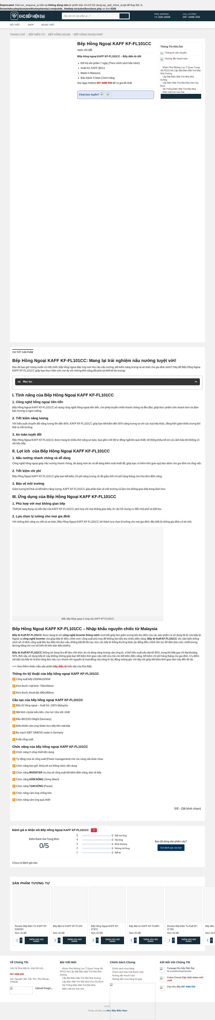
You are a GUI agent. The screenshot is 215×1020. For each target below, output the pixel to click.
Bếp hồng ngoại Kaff (88, 34)
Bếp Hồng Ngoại (59, 34)
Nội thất (15, 25)
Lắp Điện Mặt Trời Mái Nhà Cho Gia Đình (82, 981)
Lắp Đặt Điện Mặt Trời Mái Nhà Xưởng (81, 978)
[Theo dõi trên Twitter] (195, 24)
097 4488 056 (104, 83)
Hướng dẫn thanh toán (123, 975)
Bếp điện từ (37, 34)
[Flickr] (203, 24)
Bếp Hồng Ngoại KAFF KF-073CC (105, 928)
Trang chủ (17, 34)
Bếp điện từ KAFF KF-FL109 (67, 926)
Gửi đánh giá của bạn (171, 847)
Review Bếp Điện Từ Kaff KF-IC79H (182, 928)
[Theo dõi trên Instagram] (186, 24)
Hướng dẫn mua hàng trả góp (127, 979)
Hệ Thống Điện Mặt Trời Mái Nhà (179, 89)
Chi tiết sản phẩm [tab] (22, 352)
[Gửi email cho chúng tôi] (199, 24)
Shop (31, 25)
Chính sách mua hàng (123, 968)
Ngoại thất (47, 25)
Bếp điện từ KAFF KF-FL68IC (144, 926)
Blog (107, 1006)
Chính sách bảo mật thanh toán (128, 972)
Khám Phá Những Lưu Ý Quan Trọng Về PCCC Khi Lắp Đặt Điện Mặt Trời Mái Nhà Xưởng (180, 70)
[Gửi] (124, 16)
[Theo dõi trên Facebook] (182, 24)
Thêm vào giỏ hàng (36, 940)
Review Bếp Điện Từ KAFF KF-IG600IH (31, 928)
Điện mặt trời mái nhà (173, 92)
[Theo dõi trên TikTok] (191, 24)
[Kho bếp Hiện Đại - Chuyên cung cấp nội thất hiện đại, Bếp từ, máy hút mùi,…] (33, 16)
